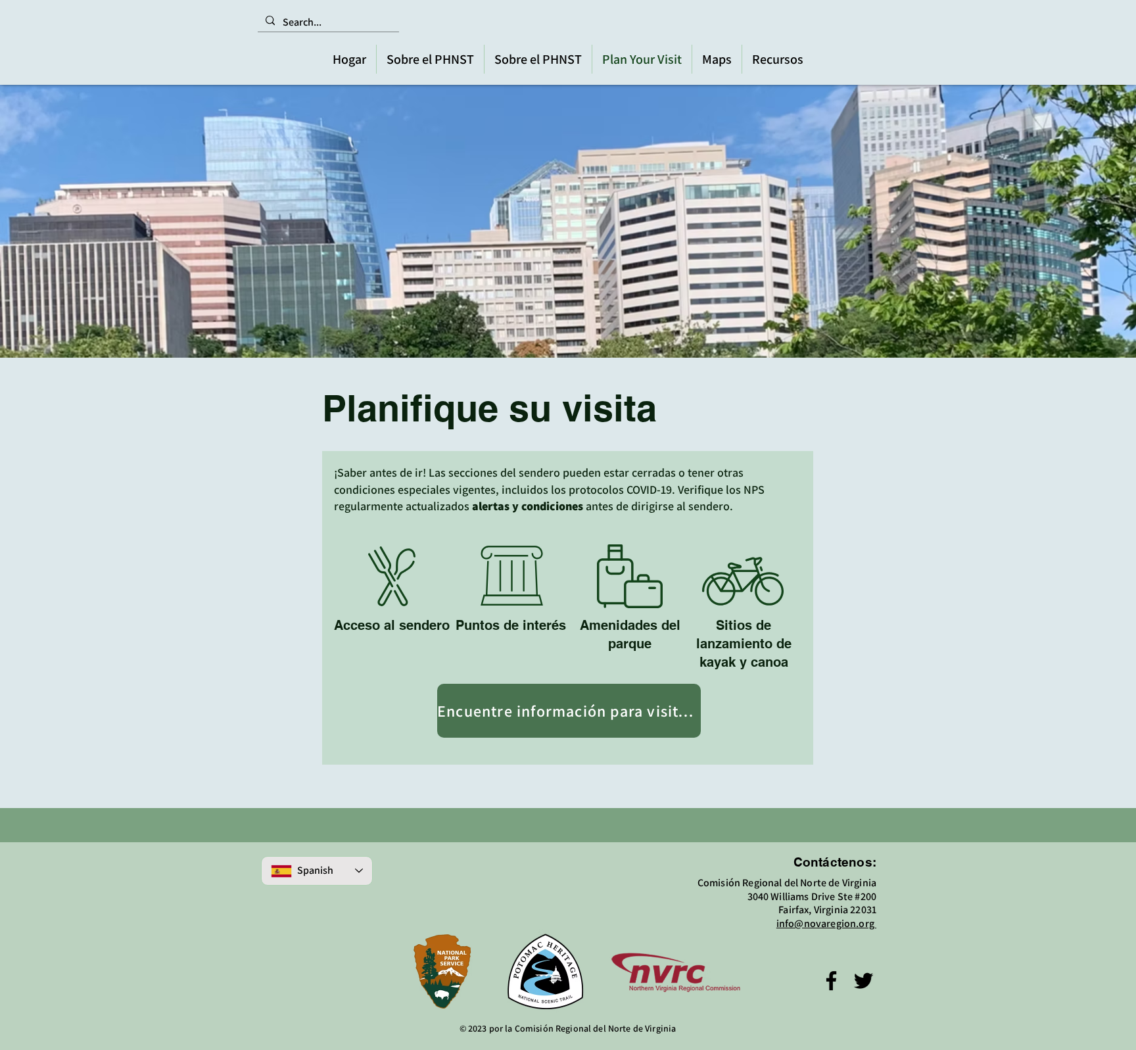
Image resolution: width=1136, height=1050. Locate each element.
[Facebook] (831, 980)
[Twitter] (863, 980)
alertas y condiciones (527, 505)
